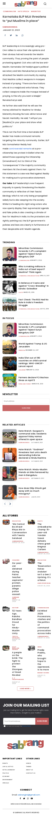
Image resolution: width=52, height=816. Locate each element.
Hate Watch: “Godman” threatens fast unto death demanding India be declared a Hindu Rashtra (33, 453)
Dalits (40, 521)
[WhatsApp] (22, 35)
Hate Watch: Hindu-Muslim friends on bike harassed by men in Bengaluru (34, 472)
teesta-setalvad (15, 637)
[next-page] (10, 504)
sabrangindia (10, 27)
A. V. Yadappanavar (18, 678)
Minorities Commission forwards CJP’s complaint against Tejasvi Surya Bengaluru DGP (32, 252)
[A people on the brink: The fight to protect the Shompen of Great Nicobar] (6, 648)
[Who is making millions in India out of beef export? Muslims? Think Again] (10, 271)
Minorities (36, 11)
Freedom (22, 350)
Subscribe (26, 408)
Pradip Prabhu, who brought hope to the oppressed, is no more (43, 660)
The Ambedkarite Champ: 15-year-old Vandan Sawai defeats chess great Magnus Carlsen (44, 537)
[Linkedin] (16, 35)
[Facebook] (5, 35)
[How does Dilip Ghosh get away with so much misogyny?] (10, 492)
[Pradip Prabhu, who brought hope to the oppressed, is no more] (31, 648)
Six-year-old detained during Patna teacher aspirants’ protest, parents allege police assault (17, 579)
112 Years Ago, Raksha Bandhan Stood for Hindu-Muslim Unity (17, 622)
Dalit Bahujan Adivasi (15, 648)
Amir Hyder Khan (44, 583)
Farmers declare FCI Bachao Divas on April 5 (34, 379)
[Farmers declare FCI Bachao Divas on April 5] (10, 381)
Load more (25, 688)
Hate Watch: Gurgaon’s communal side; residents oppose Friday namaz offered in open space (33, 435)
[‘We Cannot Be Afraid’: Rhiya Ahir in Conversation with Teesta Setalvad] (6, 522)
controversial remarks (20, 148)
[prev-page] (5, 504)
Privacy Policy (26, 726)
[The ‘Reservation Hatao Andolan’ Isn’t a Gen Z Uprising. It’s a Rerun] (31, 561)
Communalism (9, 11)
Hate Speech (23, 11)
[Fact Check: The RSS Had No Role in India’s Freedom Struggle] (10, 304)
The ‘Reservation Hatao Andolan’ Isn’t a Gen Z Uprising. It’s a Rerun (44, 571)
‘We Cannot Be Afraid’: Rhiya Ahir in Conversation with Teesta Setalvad (19, 531)
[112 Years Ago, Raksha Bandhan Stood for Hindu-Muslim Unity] (6, 608)
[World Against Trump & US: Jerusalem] (10, 347)
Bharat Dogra (43, 673)
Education (16, 521)
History (15, 608)
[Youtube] (32, 798)
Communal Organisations (29, 275)
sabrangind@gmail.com (29, 794)
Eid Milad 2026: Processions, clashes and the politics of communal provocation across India (44, 622)
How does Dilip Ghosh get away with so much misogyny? (32, 491)
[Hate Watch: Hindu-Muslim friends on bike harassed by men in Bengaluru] (10, 473)
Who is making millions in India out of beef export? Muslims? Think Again (32, 269)
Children (22, 370)
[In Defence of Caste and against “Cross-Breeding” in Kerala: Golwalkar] (10, 288)
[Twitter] (10, 35)
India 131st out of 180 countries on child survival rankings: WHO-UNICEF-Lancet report (33, 362)
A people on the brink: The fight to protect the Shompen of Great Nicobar (17, 663)
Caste (21, 292)
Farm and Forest (25, 384)
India (39, 647)
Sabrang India (15, 598)
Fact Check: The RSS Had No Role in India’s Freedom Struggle (33, 302)
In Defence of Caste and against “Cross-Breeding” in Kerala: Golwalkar (34, 286)
